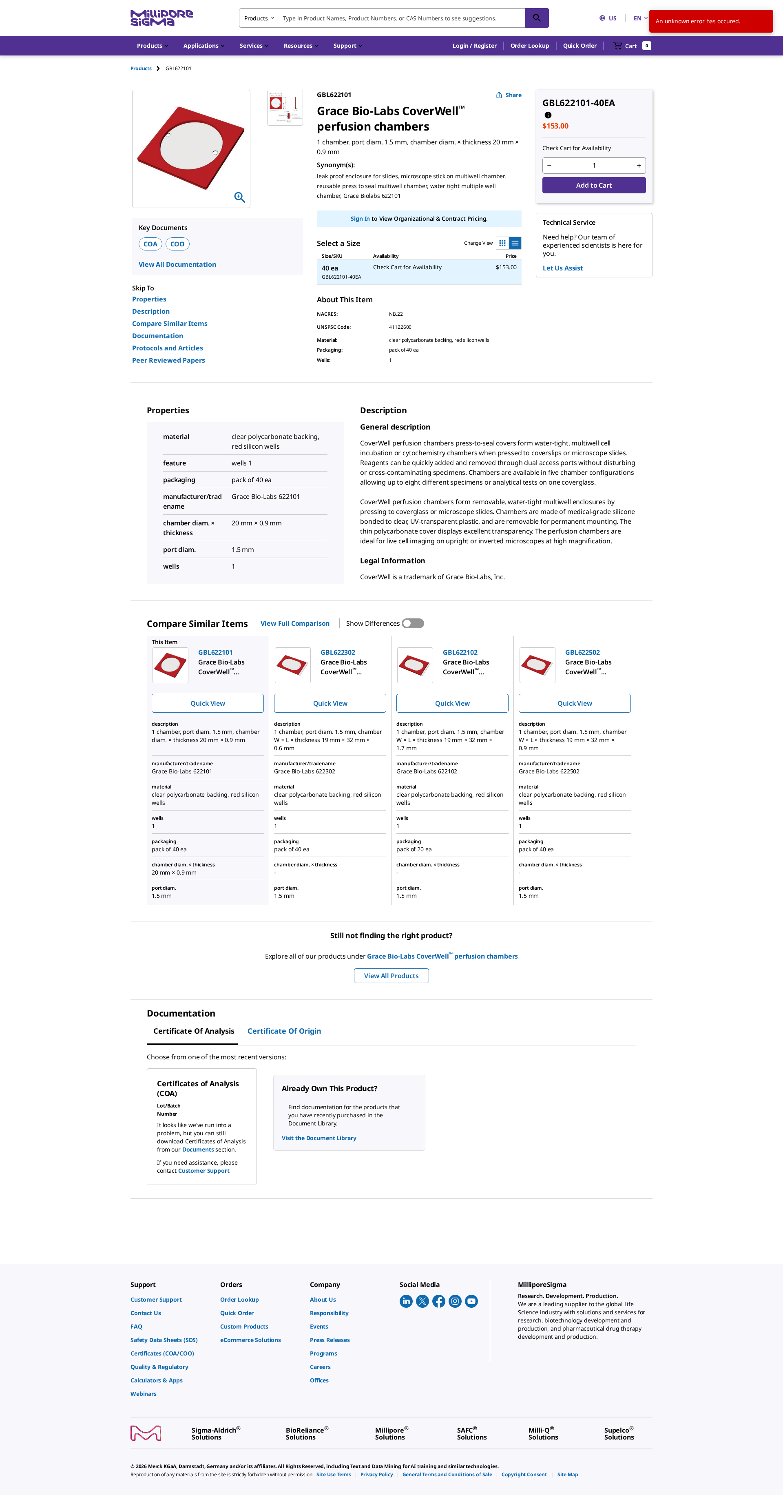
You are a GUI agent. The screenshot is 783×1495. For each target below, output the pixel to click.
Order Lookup (530, 45)
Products (141, 68)
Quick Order (580, 45)
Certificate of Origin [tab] (284, 1031)
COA (150, 243)
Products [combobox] (256, 18)
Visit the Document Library (319, 1138)
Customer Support (204, 1170)
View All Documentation (177, 264)
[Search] (537, 18)
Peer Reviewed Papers (168, 360)
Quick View (207, 703)
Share (514, 95)
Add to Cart (594, 185)
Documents (198, 1149)
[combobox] (394, 18)
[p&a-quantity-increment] (639, 165)
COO (177, 243)
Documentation (157, 335)
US (613, 18)
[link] (171, 1299)
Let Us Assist (563, 268)
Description (151, 311)
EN (637, 18)
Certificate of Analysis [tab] (193, 1031)
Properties (149, 299)
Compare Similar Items (170, 323)
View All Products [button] (391, 975)
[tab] (148, 68)
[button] (474, 46)
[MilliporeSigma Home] (161, 18)
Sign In (360, 218)
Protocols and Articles (167, 347)
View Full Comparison (295, 623)
